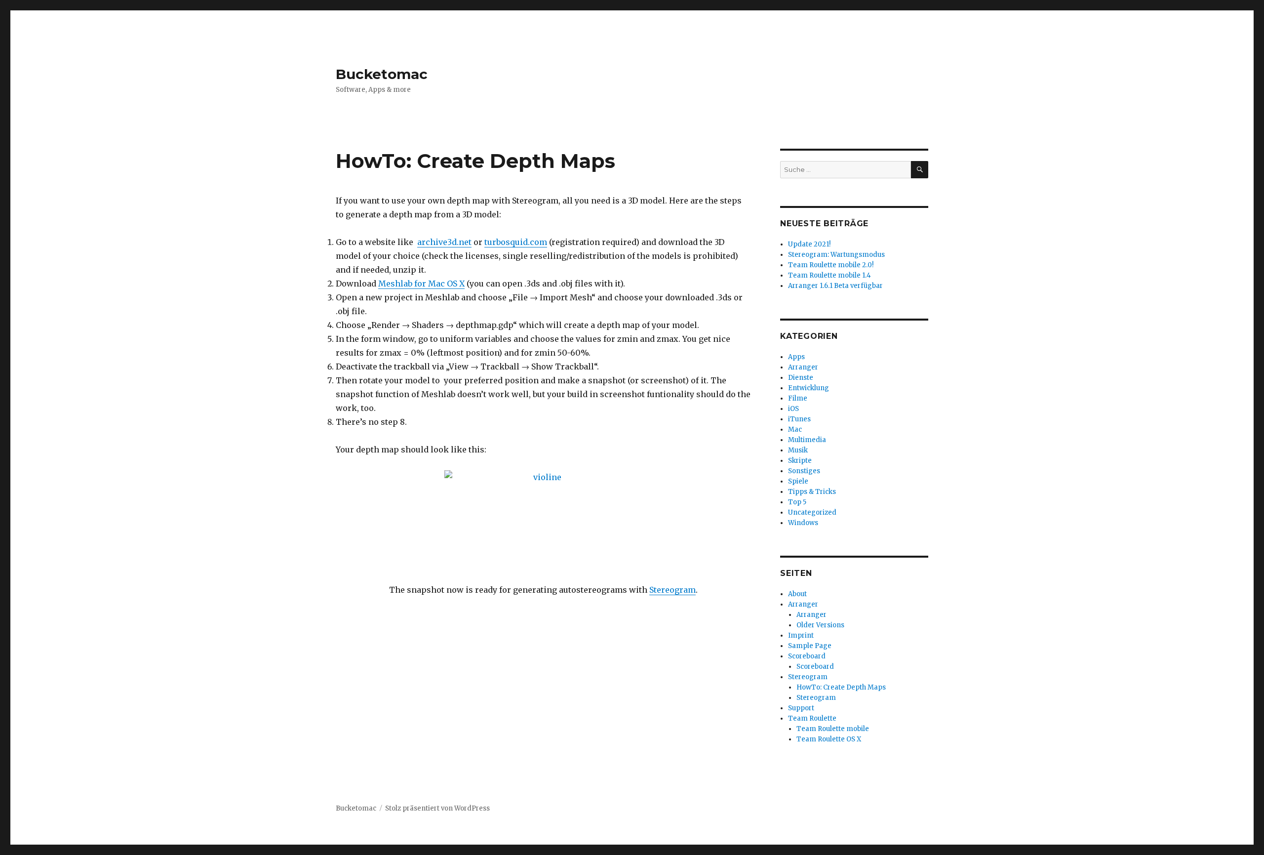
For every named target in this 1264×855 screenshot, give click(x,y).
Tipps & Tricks (812, 492)
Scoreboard (807, 656)
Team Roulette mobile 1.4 (829, 275)
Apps (796, 357)
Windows (803, 523)
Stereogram (672, 590)
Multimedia (807, 440)
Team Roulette (812, 718)
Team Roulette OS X (828, 739)
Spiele (798, 481)
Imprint (801, 635)
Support (801, 708)
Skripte (800, 460)
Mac (795, 429)
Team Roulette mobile (832, 729)
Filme (797, 398)
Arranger (803, 367)
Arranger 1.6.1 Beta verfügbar (835, 286)
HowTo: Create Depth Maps (841, 687)
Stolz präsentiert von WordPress (437, 808)
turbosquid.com (515, 242)
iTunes (799, 419)
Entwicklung (808, 388)
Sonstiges (804, 471)
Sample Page (809, 646)
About (797, 594)
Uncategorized (812, 512)
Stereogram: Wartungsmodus (836, 254)
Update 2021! (809, 244)
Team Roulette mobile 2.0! (830, 265)
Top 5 (797, 502)
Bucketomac (382, 74)
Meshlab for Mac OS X (421, 283)
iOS (793, 409)
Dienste (800, 377)
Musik (798, 450)
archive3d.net (444, 242)
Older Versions (820, 625)
